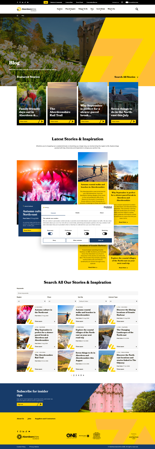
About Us (20, 418)
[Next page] (83, 375)
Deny (54, 240)
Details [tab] (78, 212)
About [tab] (101, 212)
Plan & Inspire (70, 9)
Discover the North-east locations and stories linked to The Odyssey (126, 359)
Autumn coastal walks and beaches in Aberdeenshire (93, 186)
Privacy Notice (34, 447)
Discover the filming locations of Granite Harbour (126, 312)
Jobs (29, 418)
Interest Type (113, 297)
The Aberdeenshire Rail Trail (44, 356)
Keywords (20, 288)
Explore (60, 9)
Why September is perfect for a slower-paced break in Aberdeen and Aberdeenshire (123, 196)
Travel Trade (79, 2)
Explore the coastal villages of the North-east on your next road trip (123, 261)
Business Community (56, 2)
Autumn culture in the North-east (43, 311)
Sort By (80, 297)
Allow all (100, 240)
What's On (111, 9)
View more (38, 321)
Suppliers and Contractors (45, 418)
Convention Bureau (92, 2)
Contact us (115, 2)
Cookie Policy (21, 447)
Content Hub (69, 2)
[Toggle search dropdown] (137, 9)
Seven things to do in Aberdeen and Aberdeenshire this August (85, 356)
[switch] (68, 233)
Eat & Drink (101, 9)
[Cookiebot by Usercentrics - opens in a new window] (105, 207)
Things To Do (83, 9)
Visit (46, 2)
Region (19, 297)
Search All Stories (124, 77)
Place (49, 297)
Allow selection (77, 240)
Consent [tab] (53, 213)
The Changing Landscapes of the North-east (125, 332)
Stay (92, 9)
